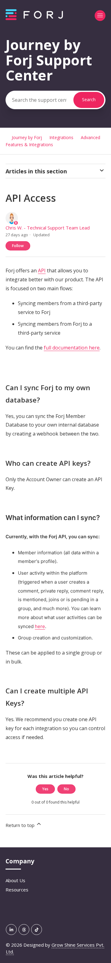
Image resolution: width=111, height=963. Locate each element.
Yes (45, 788)
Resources (17, 890)
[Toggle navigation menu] (100, 15)
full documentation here (72, 347)
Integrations (61, 137)
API (42, 270)
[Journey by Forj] (34, 18)
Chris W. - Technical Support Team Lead (48, 228)
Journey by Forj (27, 137)
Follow (18, 245)
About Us (15, 880)
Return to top (21, 825)
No (66, 788)
